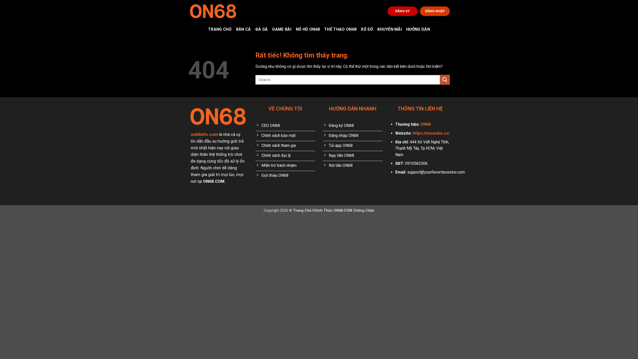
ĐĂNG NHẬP (435, 11)
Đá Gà (261, 29)
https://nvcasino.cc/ (431, 133)
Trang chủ (220, 29)
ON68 (425, 124)
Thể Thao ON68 (340, 29)
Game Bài (281, 29)
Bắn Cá (243, 29)
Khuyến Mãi (389, 29)
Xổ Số (367, 29)
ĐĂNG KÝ (402, 11)
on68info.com (204, 134)
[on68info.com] (213, 11)
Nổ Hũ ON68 (308, 29)
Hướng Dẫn (418, 29)
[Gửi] (445, 80)
